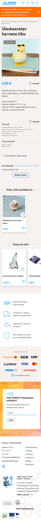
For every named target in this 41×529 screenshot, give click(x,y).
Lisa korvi (23, 227)
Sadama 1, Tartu (7, 447)
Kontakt (28, 461)
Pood (6, 21)
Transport (28, 451)
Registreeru (29, 464)
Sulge (38, 12)
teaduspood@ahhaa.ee (10, 461)
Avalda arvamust (20, 175)
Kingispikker (13, 21)
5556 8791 (8, 457)
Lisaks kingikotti (23, 21)
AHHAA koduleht (23, 495)
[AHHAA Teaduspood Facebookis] (13, 466)
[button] (34, 83)
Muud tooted (22, 156)
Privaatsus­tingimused (29, 455)
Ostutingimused (31, 447)
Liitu (11, 420)
